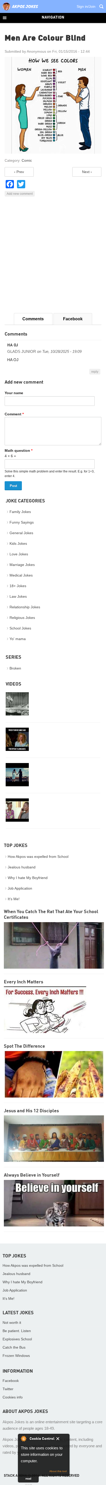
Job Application (20, 888)
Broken (15, 668)
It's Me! (14, 899)
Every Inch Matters (23, 982)
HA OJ (12, 345)
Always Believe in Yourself (31, 1175)
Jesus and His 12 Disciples (31, 1111)
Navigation (53, 18)
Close (61, 1439)
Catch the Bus (14, 1347)
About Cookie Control (23, 1438)
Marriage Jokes (22, 565)
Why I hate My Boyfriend (28, 878)
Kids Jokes (18, 543)
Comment (14, 414)
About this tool (58, 1471)
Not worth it (12, 1322)
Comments (33, 319)
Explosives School (17, 1339)
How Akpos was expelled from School (38, 856)
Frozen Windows (16, 1356)
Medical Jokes (21, 575)
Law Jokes (18, 596)
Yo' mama (18, 639)
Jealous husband (22, 867)
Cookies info (13, 1397)
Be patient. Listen (17, 1331)
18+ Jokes (18, 586)
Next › (87, 172)
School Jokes (20, 628)
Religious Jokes (22, 618)
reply (94, 372)
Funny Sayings (22, 522)
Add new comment (20, 194)
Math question (18, 450)
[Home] (20, 10)
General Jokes (21, 533)
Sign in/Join (86, 6)
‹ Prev (19, 172)
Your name (14, 393)
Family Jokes (20, 512)
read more (28, 1479)
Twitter (8, 1389)
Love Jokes (19, 554)
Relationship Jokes (25, 607)
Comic (27, 160)
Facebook (73, 319)
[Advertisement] (53, 254)
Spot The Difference (24, 1046)
